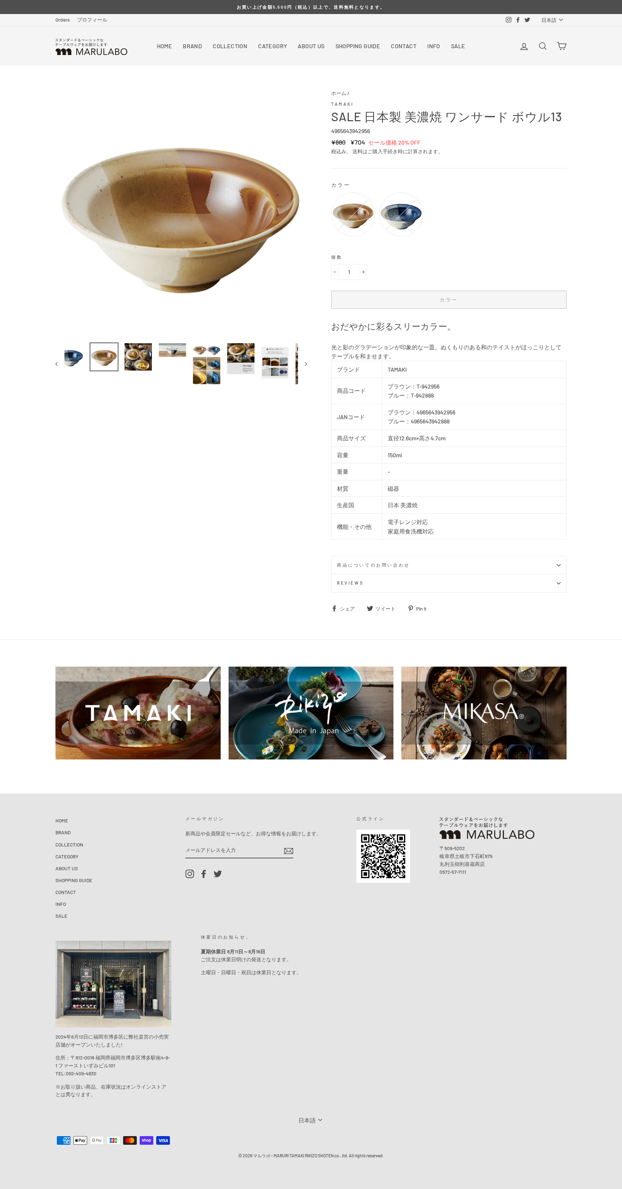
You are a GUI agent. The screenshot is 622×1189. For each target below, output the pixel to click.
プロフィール (92, 20)
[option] (311, 7)
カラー (341, 185)
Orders (62, 20)
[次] (302, 363)
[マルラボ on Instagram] (189, 873)
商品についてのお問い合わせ (373, 564)
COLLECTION (230, 45)
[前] (59, 363)
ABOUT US (311, 45)
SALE (458, 45)
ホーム (338, 93)
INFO (433, 45)
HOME (164, 45)
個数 (336, 256)
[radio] (353, 214)
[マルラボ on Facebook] (203, 873)
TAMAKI (342, 103)
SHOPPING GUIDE (357, 45)
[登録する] (288, 851)
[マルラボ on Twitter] (217, 873)
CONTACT (403, 45)
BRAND (192, 45)
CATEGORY (272, 45)
